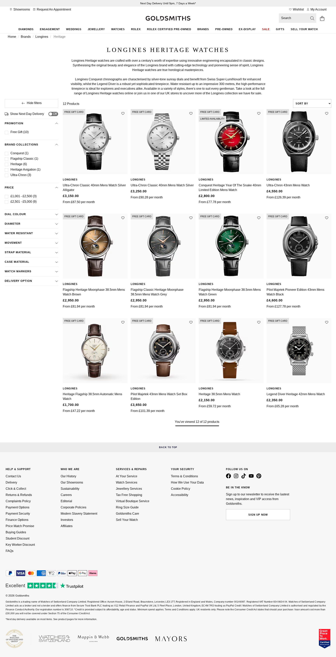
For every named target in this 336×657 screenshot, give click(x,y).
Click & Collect (16, 488)
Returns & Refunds (19, 495)
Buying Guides (16, 532)
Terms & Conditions (184, 476)
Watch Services (126, 482)
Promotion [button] (14, 123)
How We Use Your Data (187, 482)
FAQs (9, 551)
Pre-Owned (224, 29)
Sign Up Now (258, 514)
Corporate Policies (73, 507)
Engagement (50, 29)
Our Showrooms (72, 482)
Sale (266, 29)
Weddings (73, 29)
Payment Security (18, 513)
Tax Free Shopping (129, 495)
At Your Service (126, 476)
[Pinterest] (259, 477)
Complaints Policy (18, 501)
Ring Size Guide (127, 507)
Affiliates (67, 526)
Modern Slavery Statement (79, 513)
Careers (66, 495)
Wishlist (298, 9)
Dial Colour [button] (15, 214)
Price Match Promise (20, 526)
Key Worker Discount (20, 544)
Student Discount (17, 538)
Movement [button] (13, 242)
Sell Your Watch (304, 29)
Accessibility (179, 495)
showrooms (21, 9)
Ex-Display (247, 29)
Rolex (136, 29)
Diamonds (26, 29)
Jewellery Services (129, 488)
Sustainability (70, 488)
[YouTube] (252, 477)
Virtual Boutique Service (132, 501)
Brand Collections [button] (21, 144)
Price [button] (9, 187)
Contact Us (13, 476)
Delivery (11, 482)
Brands (203, 29)
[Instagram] (237, 477)
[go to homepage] (168, 18)
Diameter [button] (12, 223)
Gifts (280, 29)
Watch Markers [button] (18, 271)
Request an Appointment (53, 9)
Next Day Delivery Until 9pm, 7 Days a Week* (168, 3)
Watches (118, 29)
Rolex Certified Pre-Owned (169, 29)
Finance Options (17, 519)
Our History (68, 476)
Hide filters (34, 103)
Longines (41, 36)
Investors (67, 519)
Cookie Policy (180, 488)
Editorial (66, 501)
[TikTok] (244, 477)
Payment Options (17, 507)
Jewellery (96, 29)
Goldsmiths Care (127, 513)
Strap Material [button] (18, 252)
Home (12, 36)
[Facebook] (229, 477)
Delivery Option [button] (18, 280)
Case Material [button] (17, 261)
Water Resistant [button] (19, 233)
